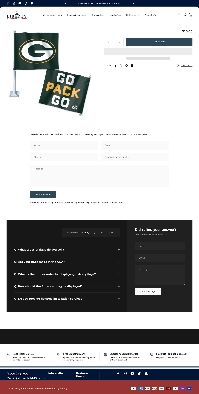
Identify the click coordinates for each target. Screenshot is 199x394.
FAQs (87, 232)
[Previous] (66, 3)
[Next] (133, 3)
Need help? (186, 65)
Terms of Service (109, 202)
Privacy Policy (89, 202)
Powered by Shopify (57, 388)
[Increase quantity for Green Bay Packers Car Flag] (120, 42)
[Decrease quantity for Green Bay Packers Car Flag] (107, 42)
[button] (148, 51)
